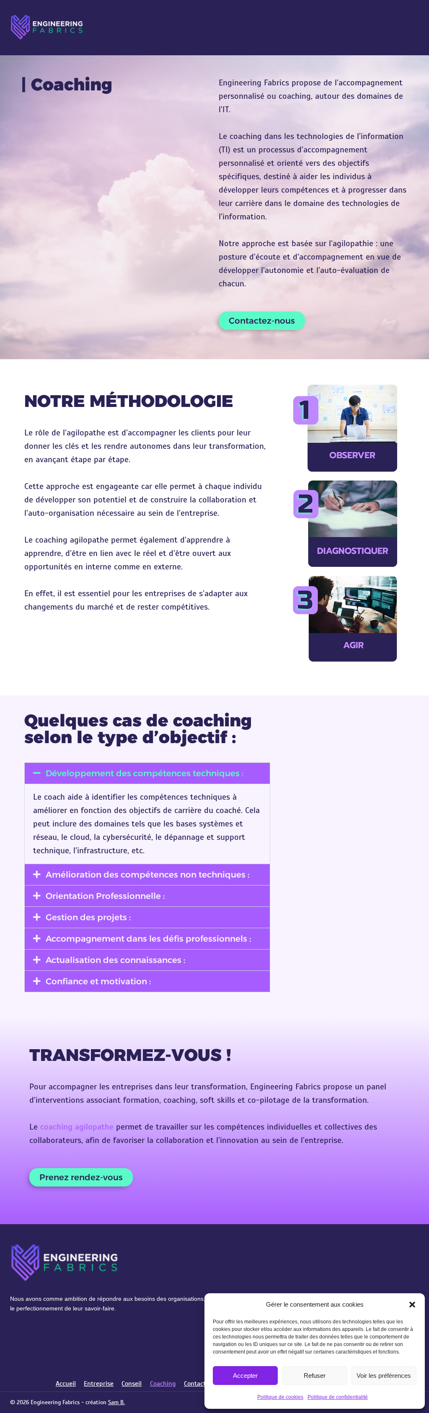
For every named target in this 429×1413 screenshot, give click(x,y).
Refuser (315, 1375)
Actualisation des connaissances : (116, 960)
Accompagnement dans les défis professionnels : (148, 939)
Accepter (245, 1375)
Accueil (66, 1384)
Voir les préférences (384, 1375)
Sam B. (116, 1402)
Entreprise (99, 1384)
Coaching (163, 1384)
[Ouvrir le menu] (411, 27)
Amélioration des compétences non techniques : (148, 875)
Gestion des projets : (88, 917)
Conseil (131, 1384)
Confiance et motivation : (98, 981)
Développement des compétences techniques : (145, 773)
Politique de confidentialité (338, 1397)
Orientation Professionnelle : (105, 896)
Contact (195, 1384)
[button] (412, 1304)
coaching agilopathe (77, 1127)
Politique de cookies (280, 1397)
